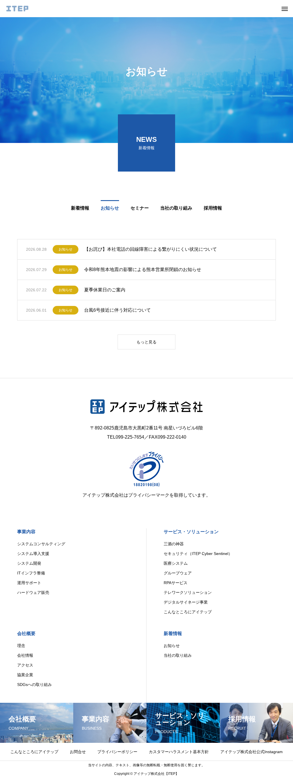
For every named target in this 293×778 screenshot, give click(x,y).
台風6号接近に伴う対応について (117, 310)
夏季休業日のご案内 (104, 289)
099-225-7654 (130, 437)
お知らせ (65, 249)
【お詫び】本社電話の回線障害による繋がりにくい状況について (150, 249)
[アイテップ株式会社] (17, 8)
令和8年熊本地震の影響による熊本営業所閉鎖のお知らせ (142, 269)
